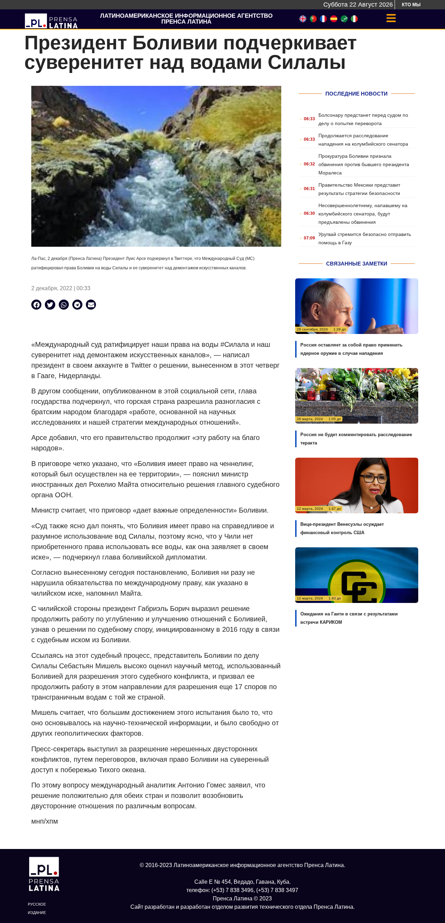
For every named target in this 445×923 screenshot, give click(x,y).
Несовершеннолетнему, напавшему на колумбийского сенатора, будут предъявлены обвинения (362, 214)
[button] (36, 305)
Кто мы (411, 4)
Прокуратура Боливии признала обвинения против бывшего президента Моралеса (363, 164)
